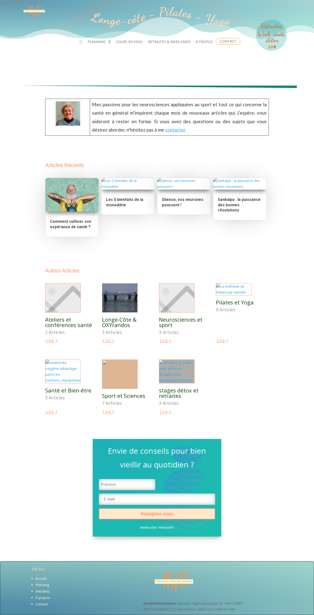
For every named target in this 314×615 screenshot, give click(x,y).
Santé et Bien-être (68, 390)
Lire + (52, 341)
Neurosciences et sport (180, 322)
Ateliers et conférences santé (68, 322)
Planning (42, 585)
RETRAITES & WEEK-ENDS (169, 42)
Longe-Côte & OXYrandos (119, 322)
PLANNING (96, 42)
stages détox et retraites (178, 393)
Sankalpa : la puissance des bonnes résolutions (239, 205)
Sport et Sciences (123, 395)
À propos (43, 597)
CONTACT (228, 41)
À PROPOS (204, 42)
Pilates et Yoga (235, 302)
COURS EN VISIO (129, 42)
